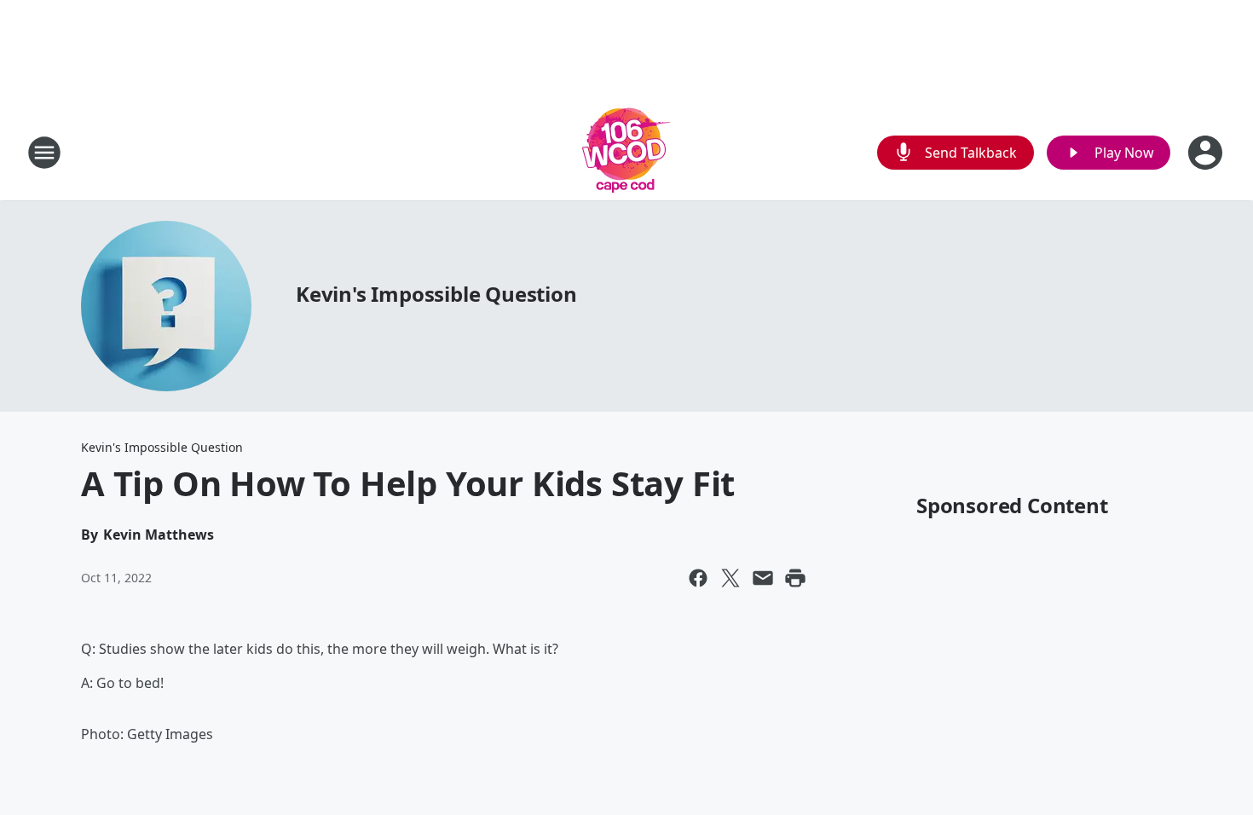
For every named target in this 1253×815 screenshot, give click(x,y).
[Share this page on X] (730, 578)
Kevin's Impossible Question (436, 294)
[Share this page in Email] (763, 578)
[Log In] (1207, 153)
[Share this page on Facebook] (698, 578)
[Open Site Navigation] (44, 153)
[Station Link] (626, 152)
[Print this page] (795, 578)
